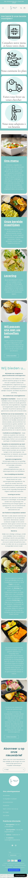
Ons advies (6, 815)
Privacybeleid (10, 865)
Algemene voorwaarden (20, 865)
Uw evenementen (8, 802)
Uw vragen (6, 812)
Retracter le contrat (14, 870)
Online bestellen (11, 356)
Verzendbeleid (8, 867)
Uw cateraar (6, 795)
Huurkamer (6, 805)
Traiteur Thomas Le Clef (13, 863)
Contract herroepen (20, 875)
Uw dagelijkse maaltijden (10, 799)
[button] (3, 8)
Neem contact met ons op (10, 809)
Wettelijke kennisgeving (18, 867)
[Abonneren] (23, 769)
